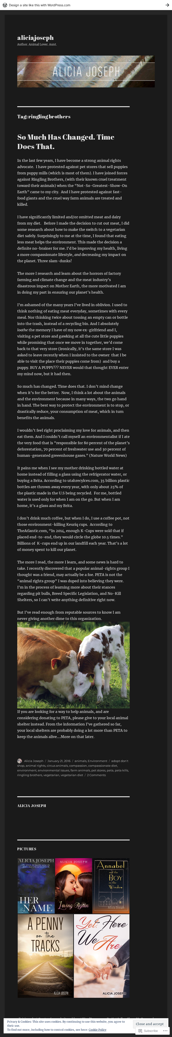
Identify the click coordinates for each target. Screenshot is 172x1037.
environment (27, 770)
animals (80, 761)
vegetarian (51, 775)
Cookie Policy (97, 1029)
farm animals (80, 770)
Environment (97, 761)
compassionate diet (102, 765)
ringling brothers (29, 775)
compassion (78, 765)
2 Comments (96, 775)
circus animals (57, 765)
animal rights (35, 765)
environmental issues (53, 770)
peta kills (121, 770)
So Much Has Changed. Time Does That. (65, 141)
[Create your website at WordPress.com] (86, 5)
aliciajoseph (35, 37)
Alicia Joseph (33, 761)
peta (110, 770)
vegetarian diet (72, 775)
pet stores (98, 770)
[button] (36, 886)
